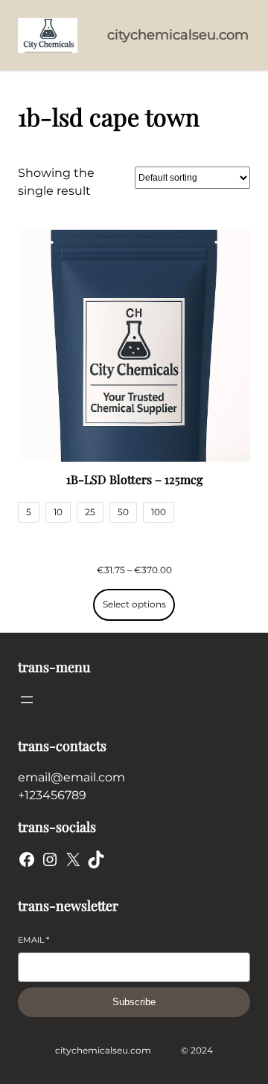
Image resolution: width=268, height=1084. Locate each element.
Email (33, 940)
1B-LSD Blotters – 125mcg (134, 479)
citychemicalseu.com (178, 35)
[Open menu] (27, 700)
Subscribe (134, 1001)
